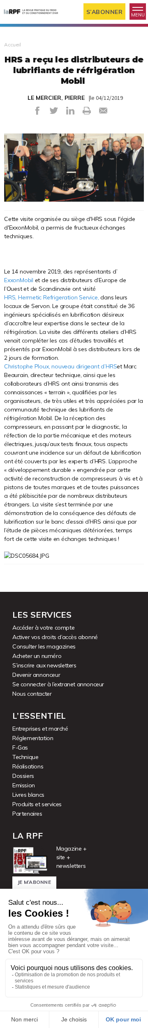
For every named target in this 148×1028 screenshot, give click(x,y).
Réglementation (32, 738)
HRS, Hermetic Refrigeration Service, (51, 297)
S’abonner (104, 12)
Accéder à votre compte (43, 627)
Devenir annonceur (36, 674)
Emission (23, 785)
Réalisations (27, 766)
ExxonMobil (18, 280)
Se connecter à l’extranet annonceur (58, 684)
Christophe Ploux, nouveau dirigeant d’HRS (60, 366)
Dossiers (23, 776)
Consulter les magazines (44, 646)
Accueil (12, 44)
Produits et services (37, 804)
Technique (25, 757)
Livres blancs (28, 794)
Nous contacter (31, 693)
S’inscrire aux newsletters (44, 665)
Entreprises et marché (40, 728)
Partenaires (27, 813)
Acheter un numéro (36, 656)
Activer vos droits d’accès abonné (55, 637)
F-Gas (20, 747)
